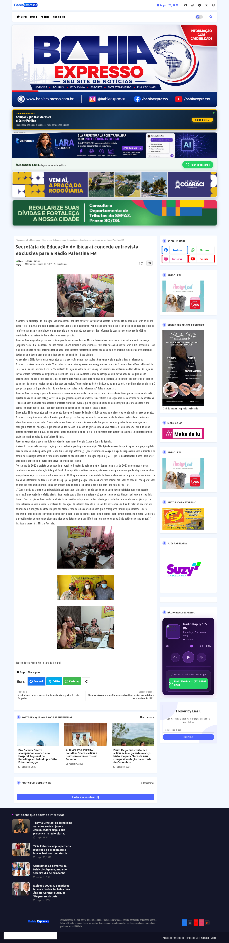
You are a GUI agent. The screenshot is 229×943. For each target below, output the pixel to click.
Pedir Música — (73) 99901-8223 (190, 683)
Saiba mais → (202, 119)
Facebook (38, 681)
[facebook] (185, 5)
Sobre (213, 937)
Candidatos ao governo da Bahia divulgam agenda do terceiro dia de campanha (50, 869)
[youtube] (196, 922)
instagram (177, 258)
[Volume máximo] (201, 646)
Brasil (33, 16)
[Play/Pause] (188, 657)
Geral (24, 16)
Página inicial (22, 240)
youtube (204, 258)
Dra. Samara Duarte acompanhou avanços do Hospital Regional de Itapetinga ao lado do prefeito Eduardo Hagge (37, 756)
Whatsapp (74, 681)
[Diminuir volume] (175, 657)
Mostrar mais (147, 717)
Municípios (59, 16)
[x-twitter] (206, 5)
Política (44, 16)
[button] (211, 16)
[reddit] (207, 922)
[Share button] (86, 681)
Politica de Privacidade (173, 937)
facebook (177, 249)
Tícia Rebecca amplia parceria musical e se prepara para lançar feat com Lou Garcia (52, 850)
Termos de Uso (192, 937)
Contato (205, 937)
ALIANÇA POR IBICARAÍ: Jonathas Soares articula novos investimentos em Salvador (81, 755)
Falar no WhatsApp (200, 164)
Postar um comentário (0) (85, 797)
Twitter (56, 681)
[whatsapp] (192, 5)
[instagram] (213, 5)
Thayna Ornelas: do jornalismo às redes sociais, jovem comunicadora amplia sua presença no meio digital (52, 828)
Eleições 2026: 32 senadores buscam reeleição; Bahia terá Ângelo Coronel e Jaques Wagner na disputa (51, 891)
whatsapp (204, 249)
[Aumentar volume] (201, 657)
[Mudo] (167, 646)
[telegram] (199, 5)
